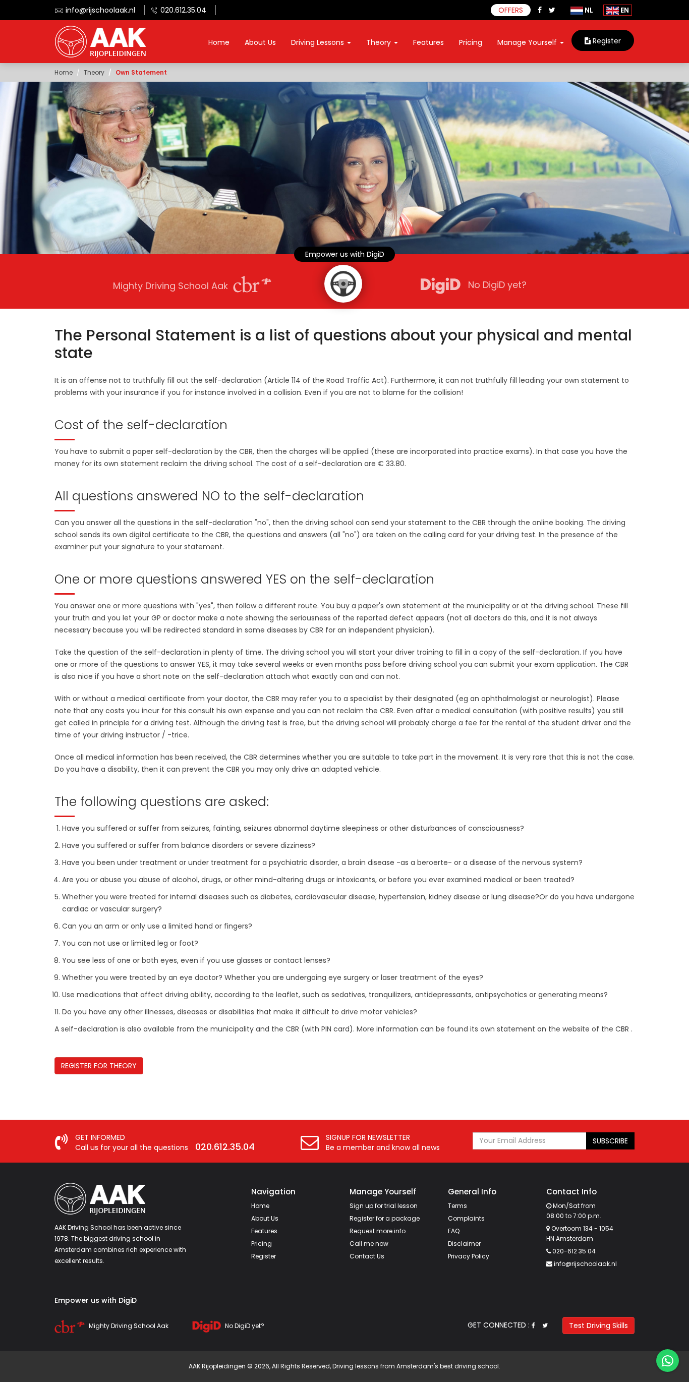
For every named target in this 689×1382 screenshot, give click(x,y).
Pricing (470, 42)
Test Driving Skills (598, 1325)
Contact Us (367, 1256)
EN (624, 10)
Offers (510, 10)
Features (428, 42)
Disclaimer (464, 1243)
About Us (260, 42)
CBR (622, 1029)
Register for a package (385, 1218)
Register (606, 41)
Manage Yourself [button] (528, 42)
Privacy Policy (468, 1256)
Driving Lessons (318, 42)
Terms (457, 1205)
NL (588, 10)
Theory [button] (379, 42)
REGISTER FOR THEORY (99, 1066)
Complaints (466, 1218)
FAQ (454, 1231)
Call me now (369, 1243)
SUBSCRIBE (610, 1141)
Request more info (378, 1231)
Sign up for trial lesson (384, 1205)
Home (218, 42)
